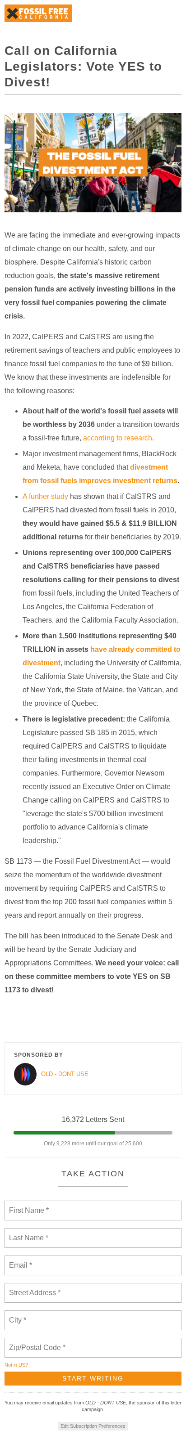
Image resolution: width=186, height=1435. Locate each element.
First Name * (28, 1205)
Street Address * (35, 1287)
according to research (117, 438)
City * (18, 1315)
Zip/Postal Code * (35, 1342)
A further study (45, 496)
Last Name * (26, 1232)
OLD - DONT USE (64, 1074)
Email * (19, 1260)
